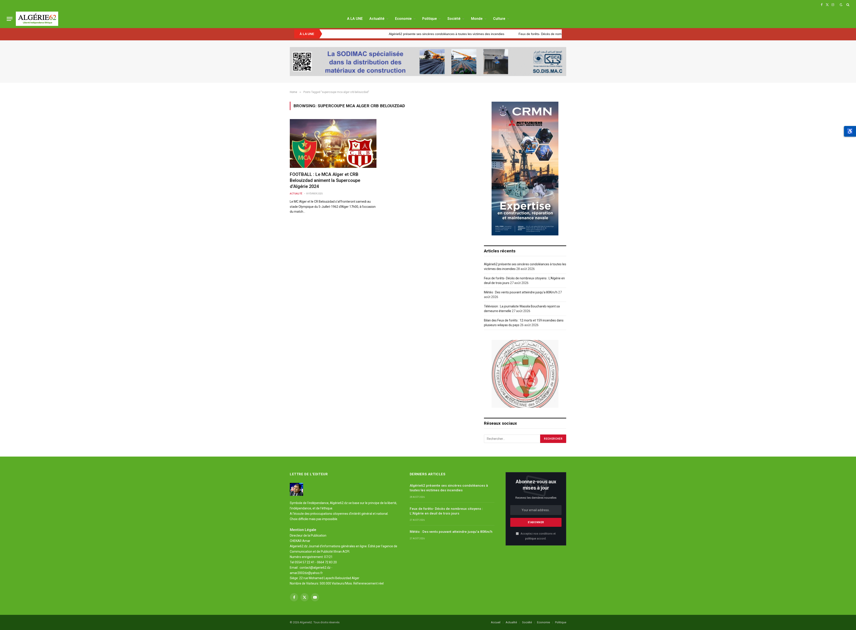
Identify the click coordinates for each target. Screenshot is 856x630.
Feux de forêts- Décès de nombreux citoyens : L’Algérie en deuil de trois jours (523, 34)
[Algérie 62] (37, 18)
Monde (477, 18)
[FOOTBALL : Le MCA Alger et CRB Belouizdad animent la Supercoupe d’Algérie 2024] (333, 143)
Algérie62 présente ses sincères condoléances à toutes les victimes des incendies (396, 34)
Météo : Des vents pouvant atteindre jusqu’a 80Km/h (521, 292)
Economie (403, 18)
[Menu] (9, 19)
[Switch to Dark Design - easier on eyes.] (841, 4)
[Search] (847, 4)
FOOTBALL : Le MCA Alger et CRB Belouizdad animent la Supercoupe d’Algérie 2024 (325, 180)
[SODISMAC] (428, 61)
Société (454, 18)
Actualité (377, 18)
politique (530, 538)
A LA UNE (355, 18)
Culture (499, 18)
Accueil (495, 622)
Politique (429, 18)
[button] (850, 131)
